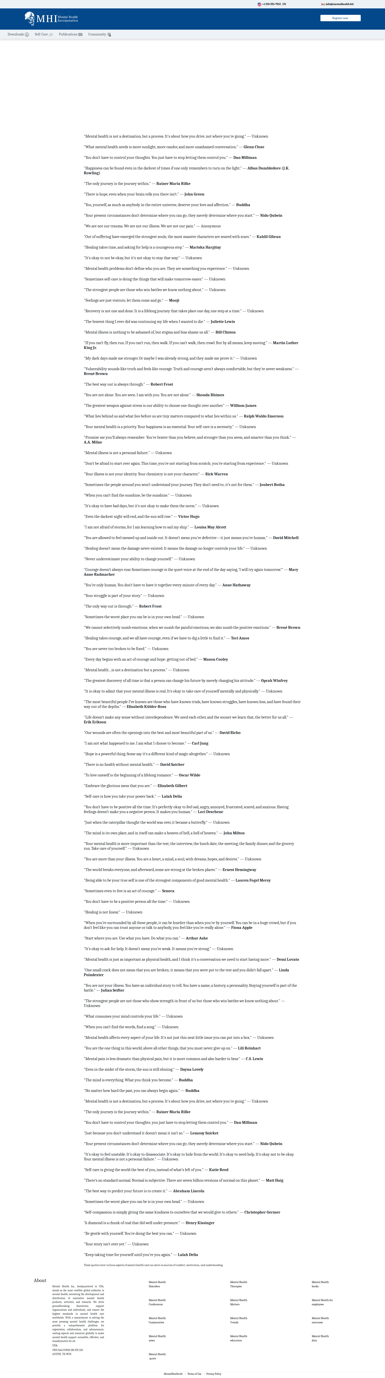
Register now (340, 18)
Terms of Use (194, 1373)
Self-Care (41, 34)
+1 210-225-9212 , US (273, 4)
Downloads (16, 34)
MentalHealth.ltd (173, 1373)
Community (97, 34)
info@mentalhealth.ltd (339, 4)
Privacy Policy (213, 1373)
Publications (68, 34)
